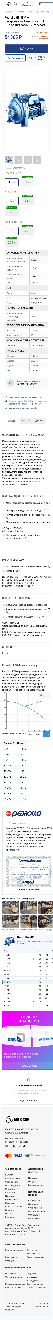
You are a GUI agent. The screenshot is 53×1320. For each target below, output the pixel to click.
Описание (12, 421)
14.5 (46, 978)
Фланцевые (10, 1261)
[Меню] (3, 3)
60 (40, 986)
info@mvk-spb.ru (27, 5)
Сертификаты (12, 1182)
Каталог (9, 1175)
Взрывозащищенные (15, 1284)
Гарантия (9, 1210)
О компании (13, 1168)
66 (40, 998)
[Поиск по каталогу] (16, 4)
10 (47, 955)
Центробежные (15, 1244)
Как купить (27, 420)
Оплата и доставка (14, 1206)
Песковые (33, 1204)
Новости (9, 1213)
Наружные (33, 1181)
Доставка (39, 420)
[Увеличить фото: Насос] (26, 110)
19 (47, 982)
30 (40, 974)
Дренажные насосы (36, 1170)
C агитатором (34, 1201)
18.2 (46, 963)
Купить (29, 48)
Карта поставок (12, 1178)
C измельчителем (13, 1277)
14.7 (46, 998)
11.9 (46, 986)
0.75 (11, 241)
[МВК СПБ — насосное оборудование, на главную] (9, 3)
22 (47, 994)
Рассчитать (36, 404)
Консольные (11, 1257)
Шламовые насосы (35, 1193)
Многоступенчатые (14, 1250)
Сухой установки (13, 1287)
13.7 (46, 974)
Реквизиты (10, 1189)
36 (40, 978)
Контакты (9, 1217)
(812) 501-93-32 (27, 3)
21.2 (46, 970)
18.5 (46, 1006)
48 (40, 967)
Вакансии (9, 1203)
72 (40, 1006)
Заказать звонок (46, 4)
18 (40, 955)
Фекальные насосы (18, 1267)
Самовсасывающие (35, 1287)
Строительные (35, 1208)
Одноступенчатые (35, 1257)
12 (11, 211)
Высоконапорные (36, 1185)
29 (47, 990)
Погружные (33, 1178)
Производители (12, 1185)
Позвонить (17, 58)
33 (27, 199)
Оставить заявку (40, 58)
